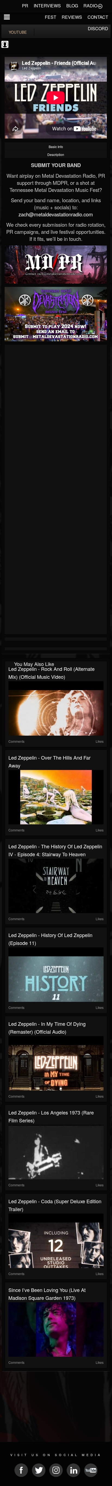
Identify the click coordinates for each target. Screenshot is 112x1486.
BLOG (72, 5)
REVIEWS (72, 17)
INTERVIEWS (47, 5)
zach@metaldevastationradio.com (55, 214)
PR (25, 5)
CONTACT (98, 17)
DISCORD (98, 28)
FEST (50, 17)
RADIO (90, 5)
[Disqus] (55, 419)
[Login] (100, 5)
